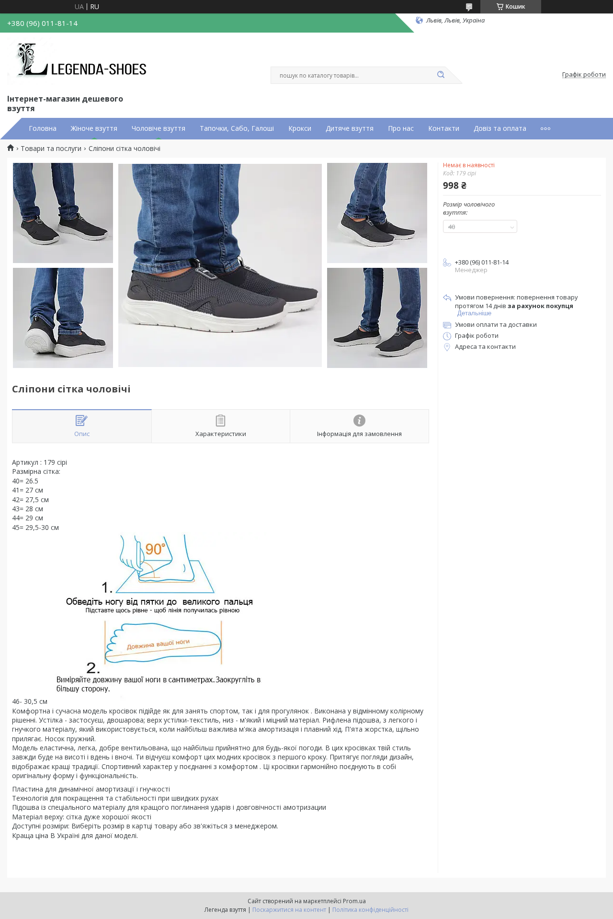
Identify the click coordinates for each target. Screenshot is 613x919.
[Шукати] (440, 75)
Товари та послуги (51, 148)
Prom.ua (354, 901)
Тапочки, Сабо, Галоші (237, 128)
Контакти (443, 128)
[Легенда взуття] (79, 61)
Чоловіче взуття (158, 128)
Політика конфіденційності (370, 910)
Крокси (299, 128)
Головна (43, 128)
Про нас (401, 128)
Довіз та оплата (500, 128)
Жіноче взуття (94, 128)
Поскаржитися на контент (289, 910)
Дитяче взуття (350, 128)
